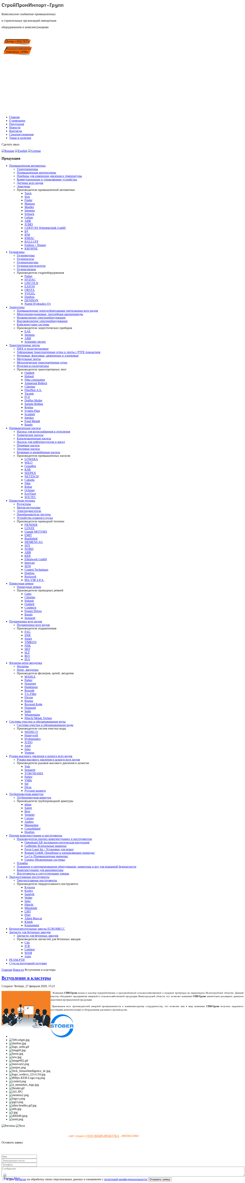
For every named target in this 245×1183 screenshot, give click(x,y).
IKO (27, 656)
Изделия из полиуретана (33, 366)
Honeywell (31, 735)
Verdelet (29, 814)
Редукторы (24, 504)
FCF (27, 397)
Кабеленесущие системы (33, 324)
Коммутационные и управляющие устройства (47, 179)
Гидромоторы (26, 255)
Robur (28, 486)
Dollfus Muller (33, 400)
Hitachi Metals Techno (38, 718)
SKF (27, 649)
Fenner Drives (33, 611)
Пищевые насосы (28, 445)
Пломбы (22, 863)
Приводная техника (22, 500)
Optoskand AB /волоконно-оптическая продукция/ (57, 842)
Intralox (29, 417)
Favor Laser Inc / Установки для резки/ (49, 849)
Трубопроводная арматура (26, 794)
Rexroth (29, 690)
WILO (28, 462)
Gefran (28, 217)
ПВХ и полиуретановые (33, 348)
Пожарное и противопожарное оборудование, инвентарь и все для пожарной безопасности (76, 866)
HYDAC (30, 279)
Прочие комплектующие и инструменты (35, 835)
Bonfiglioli (31, 538)
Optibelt (29, 372)
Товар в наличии (20, 137)
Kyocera (29, 887)
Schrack (29, 214)
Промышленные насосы (25, 428)
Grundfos (30, 466)
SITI (27, 545)
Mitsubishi (30, 908)
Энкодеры (23, 186)
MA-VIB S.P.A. (34, 580)
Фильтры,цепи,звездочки (25, 662)
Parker (28, 276)
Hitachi (28, 904)
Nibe (27, 483)
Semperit (29, 618)
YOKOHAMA (33, 773)
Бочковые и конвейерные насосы (38, 452)
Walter (28, 897)
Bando (28, 424)
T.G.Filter (30, 694)
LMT (27, 911)
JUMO (28, 224)
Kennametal (31, 925)
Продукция (16, 124)
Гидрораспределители (31, 265)
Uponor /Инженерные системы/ (44, 859)
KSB (27, 469)
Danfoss (29, 296)
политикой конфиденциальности (125, 1179)
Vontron (29, 752)
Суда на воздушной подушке (28, 963)
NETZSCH (31, 476)
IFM (27, 234)
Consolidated (32, 828)
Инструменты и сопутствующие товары (43, 873)
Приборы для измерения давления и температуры (49, 176)
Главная (14, 117)
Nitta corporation (34, 379)
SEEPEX (30, 473)
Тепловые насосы (28, 448)
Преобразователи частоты (34, 514)
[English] (21, 151)
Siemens (29, 210)
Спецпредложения (21, 134)
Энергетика (16, 307)
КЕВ (27, 555)
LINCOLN (31, 283)
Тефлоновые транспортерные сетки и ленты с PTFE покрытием (58, 352)
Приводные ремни (21, 583)
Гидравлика (16, 252)
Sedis (27, 711)
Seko (27, 749)
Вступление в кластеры (26, 977)
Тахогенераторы (27, 169)
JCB (27, 946)
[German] (34, 151)
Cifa (27, 942)
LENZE (29, 528)
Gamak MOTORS (35, 531)
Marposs (29, 203)
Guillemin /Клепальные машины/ (45, 845)
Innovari (29, 562)
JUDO (28, 742)
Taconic (29, 393)
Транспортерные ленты (24, 345)
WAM (28, 953)
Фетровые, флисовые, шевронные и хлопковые (48, 355)
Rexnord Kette (33, 704)
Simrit (28, 638)
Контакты (15, 131)
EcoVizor (30, 493)
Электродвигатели (29, 511)
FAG (27, 631)
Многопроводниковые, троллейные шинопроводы (50, 314)
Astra (27, 956)
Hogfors (29, 832)
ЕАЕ (27, 331)
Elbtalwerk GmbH (35, 559)
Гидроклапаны (26, 269)
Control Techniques (36, 569)
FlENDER (31, 524)
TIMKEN (30, 642)
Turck (28, 193)
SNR (27, 635)
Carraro (29, 818)
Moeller (29, 207)
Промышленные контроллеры (36, 172)
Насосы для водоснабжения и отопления (43, 431)
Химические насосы (30, 435)
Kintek (28, 921)
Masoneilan (31, 825)
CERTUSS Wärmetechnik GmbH (45, 227)
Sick (27, 196)
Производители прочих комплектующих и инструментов (54, 839)
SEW (27, 566)
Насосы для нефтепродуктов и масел (41, 442)
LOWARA (31, 459)
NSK (27, 645)
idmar (27, 804)
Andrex (29, 821)
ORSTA (29, 290)
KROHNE (31, 248)
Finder (28, 200)
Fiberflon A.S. (33, 390)
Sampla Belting (33, 404)
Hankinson (31, 687)
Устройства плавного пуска (35, 517)
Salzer (28, 808)
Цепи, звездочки (27, 669)
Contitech (30, 607)
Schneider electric (35, 341)
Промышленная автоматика (27, 165)
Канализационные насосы (34, 438)
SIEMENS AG (33, 542)
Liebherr (29, 949)
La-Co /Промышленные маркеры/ (46, 856)
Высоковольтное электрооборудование (42, 321)
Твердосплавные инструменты (29, 877)
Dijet (27, 915)
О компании (17, 120)
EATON (29, 286)
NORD (28, 549)
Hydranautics (32, 738)
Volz (27, 766)
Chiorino (29, 386)
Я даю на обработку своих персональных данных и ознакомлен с (76, 1179)
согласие (20, 1179)
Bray (27, 811)
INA (27, 659)
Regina (28, 407)
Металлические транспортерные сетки (42, 362)
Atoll (27, 745)
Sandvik (29, 894)
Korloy (28, 890)
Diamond (30, 707)
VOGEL (29, 293)
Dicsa (27, 787)
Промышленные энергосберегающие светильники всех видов (57, 310)
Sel (26, 783)
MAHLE (30, 676)
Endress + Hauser (35, 245)
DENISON (31, 300)
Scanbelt (29, 414)
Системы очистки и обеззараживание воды (37, 721)
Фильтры (23, 666)
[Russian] (8, 151)
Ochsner (29, 490)
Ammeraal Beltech (35, 383)
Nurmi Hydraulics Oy (37, 303)
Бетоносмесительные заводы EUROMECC (37, 928)
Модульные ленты (29, 359)
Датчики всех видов (30, 183)
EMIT (28, 535)
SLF (27, 652)
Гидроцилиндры (27, 262)
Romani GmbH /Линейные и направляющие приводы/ (59, 852)
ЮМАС (29, 238)
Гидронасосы (25, 259)
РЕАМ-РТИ (17, 959)
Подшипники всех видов (25, 621)
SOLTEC (30, 497)
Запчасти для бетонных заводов (30, 932)
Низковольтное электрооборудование (41, 317)
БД (26, 231)
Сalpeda (29, 479)
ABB (27, 221)
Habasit (29, 376)
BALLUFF (31, 241)
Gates (27, 593)
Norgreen (30, 683)
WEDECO (31, 732)
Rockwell (30, 576)
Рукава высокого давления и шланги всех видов (40, 756)
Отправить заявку (159, 1179)
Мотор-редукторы (28, 507)
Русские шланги (35, 790)
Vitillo (28, 780)
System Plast (32, 410)
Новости (14, 127)
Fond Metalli (32, 421)
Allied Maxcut (33, 918)
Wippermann (32, 714)
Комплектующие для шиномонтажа (40, 870)
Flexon (28, 697)
